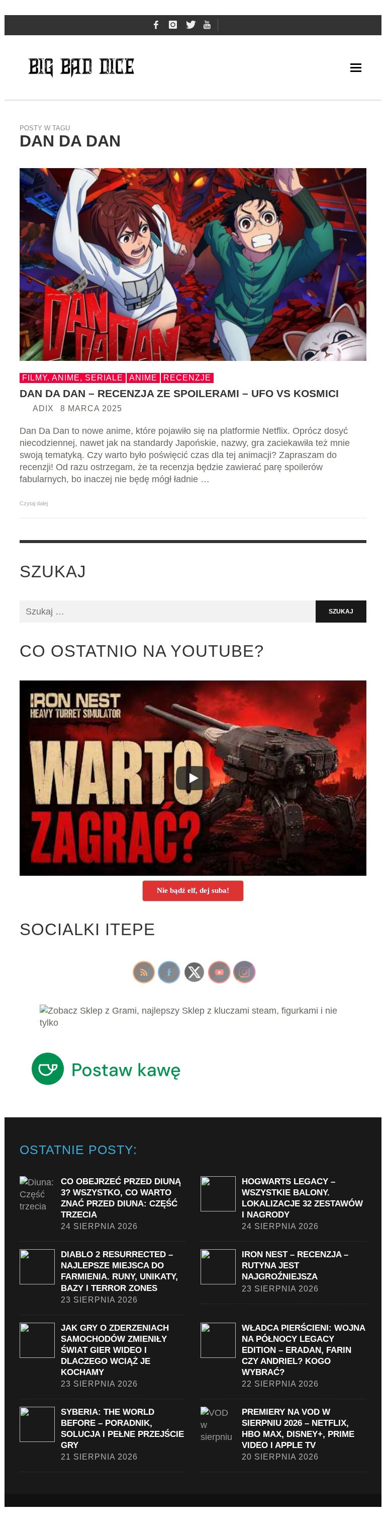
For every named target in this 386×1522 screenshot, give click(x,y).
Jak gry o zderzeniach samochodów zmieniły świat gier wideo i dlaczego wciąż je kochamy (115, 1350)
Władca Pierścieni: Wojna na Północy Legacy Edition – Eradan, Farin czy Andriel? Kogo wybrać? (303, 1350)
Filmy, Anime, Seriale (72, 377)
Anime (143, 377)
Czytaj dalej (34, 503)
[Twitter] (190, 25)
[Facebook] (155, 25)
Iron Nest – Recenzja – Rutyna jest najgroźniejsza (295, 1265)
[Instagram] (172, 25)
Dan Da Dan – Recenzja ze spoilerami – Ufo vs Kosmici (179, 393)
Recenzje (187, 377)
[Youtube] (207, 25)
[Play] (193, 778)
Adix (43, 408)
